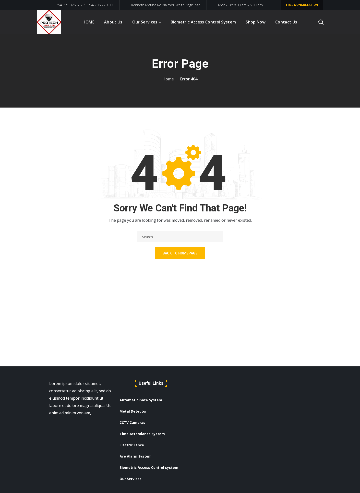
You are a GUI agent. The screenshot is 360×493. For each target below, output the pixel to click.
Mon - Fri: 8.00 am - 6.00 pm (240, 5)
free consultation (302, 5)
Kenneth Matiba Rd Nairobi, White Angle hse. (166, 5)
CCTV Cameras (132, 422)
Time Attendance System (142, 433)
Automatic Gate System (141, 400)
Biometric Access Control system (149, 467)
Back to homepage (180, 253)
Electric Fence (132, 445)
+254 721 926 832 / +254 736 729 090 (83, 5)
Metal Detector (133, 411)
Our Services (131, 478)
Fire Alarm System (136, 456)
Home (168, 79)
